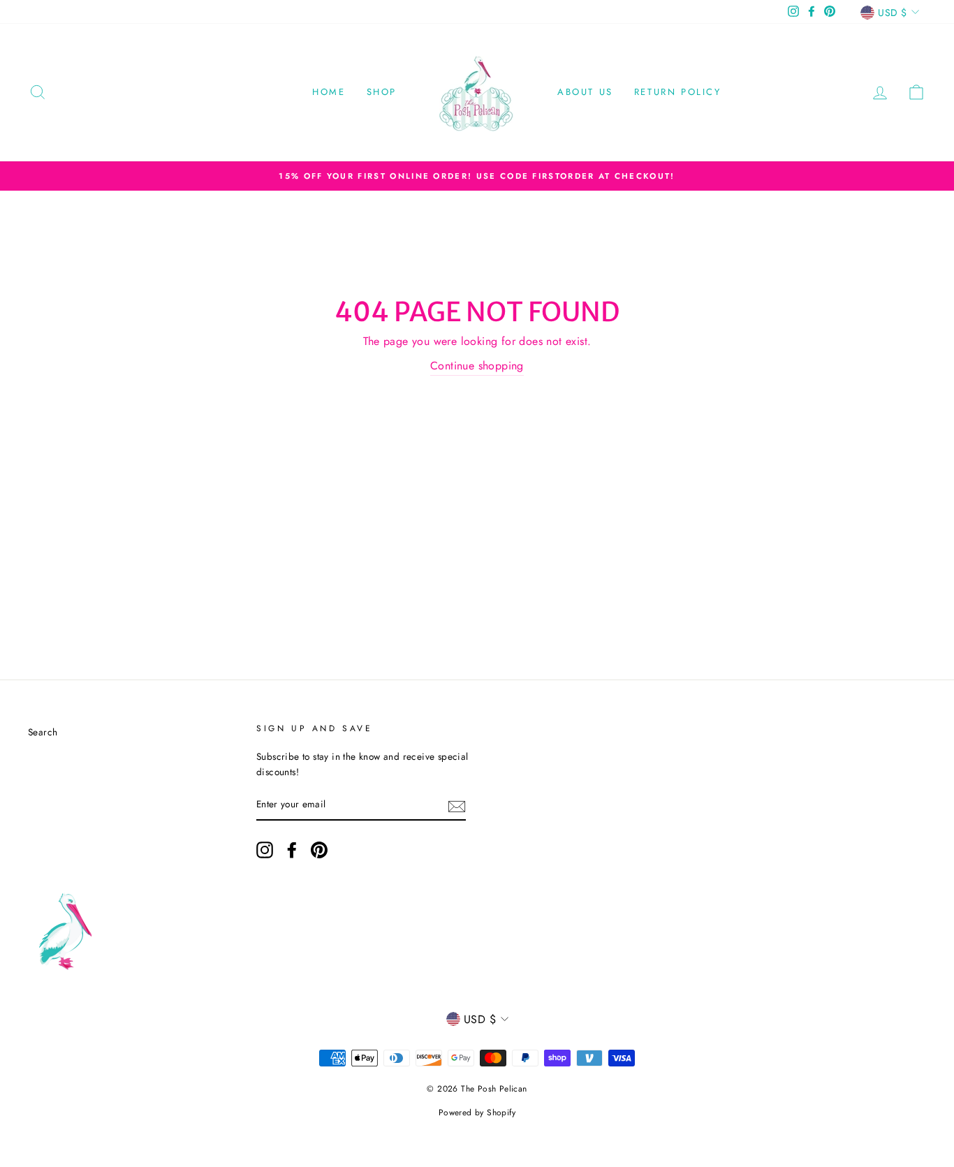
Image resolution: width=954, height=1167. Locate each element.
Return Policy (677, 91)
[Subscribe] (457, 805)
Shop (382, 91)
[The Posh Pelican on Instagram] (264, 850)
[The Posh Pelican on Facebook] (292, 850)
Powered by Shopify (477, 1112)
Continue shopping (477, 366)
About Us (585, 91)
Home (328, 91)
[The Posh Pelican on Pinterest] (319, 850)
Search (42, 732)
